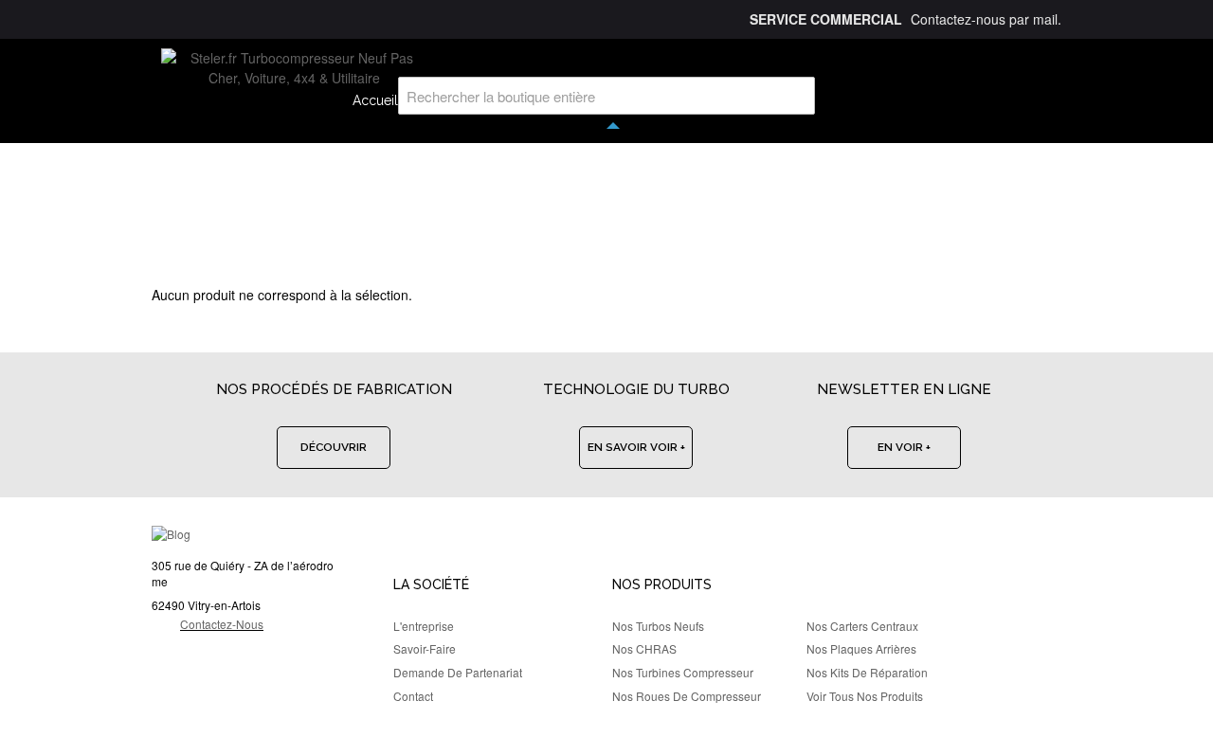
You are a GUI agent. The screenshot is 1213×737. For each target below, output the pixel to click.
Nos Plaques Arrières (861, 648)
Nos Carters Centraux (862, 626)
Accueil (375, 100)
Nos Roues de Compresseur (686, 696)
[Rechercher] (796, 96)
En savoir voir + (636, 447)
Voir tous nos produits (864, 696)
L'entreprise (423, 626)
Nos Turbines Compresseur (682, 672)
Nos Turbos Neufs (658, 626)
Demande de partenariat (457, 672)
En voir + (904, 447)
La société (431, 584)
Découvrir (333, 447)
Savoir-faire (424, 648)
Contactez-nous (221, 624)
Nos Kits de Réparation (867, 672)
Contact (413, 696)
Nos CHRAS (644, 648)
